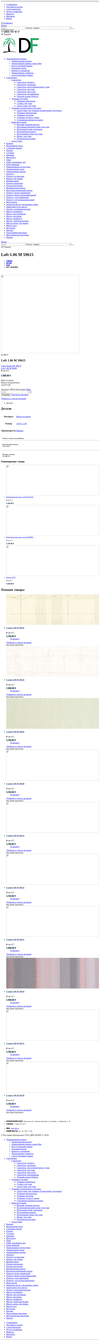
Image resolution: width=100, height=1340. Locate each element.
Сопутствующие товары (22, 75)
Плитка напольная (14, 183)
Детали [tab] (9, 403)
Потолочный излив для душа (29, 134)
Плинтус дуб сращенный (17, 197)
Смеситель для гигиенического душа (33, 87)
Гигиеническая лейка (26, 139)
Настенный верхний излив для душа (33, 127)
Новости (10, 14)
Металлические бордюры (17, 235)
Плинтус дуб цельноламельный (20, 200)
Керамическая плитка (15, 188)
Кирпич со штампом (20, 70)
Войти (9, 18)
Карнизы (10, 155)
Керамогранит (12, 181)
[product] (52, 480)
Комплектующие (18, 122)
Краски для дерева (14, 179)
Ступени (10, 153)
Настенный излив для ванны (29, 129)
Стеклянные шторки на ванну (30, 120)
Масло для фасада (14, 218)
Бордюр (9, 230)
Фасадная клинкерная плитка (19, 190)
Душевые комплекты (26, 101)
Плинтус (10, 174)
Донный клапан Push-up (27, 96)
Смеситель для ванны (26, 85)
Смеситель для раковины (28, 94)
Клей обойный (12, 164)
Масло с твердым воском (17, 221)
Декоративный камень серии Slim (26, 63)
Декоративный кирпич (16, 59)
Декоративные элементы (22, 73)
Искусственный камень (21, 66)
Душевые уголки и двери (28, 117)
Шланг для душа (24, 136)
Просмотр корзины (19, 395)
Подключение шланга (26, 132)
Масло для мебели (14, 211)
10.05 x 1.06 (21, 424)
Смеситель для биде (25, 82)
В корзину (6, 395)
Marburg (19, 431)
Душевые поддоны (25, 115)
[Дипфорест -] (7, 23)
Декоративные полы (15, 169)
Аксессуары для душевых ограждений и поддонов (39, 110)
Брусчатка (10, 228)
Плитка (9, 150)
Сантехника (11, 77)
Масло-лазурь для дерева (17, 223)
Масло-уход (11, 226)
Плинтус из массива (15, 176)
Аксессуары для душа (26, 106)
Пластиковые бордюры (16, 233)
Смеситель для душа (26, 89)
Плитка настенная (14, 186)
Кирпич (9, 143)
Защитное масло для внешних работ (22, 204)
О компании (11, 4)
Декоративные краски (16, 171)
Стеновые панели (14, 148)
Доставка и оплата (14, 7)
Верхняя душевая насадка (28, 124)
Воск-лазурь (11, 202)
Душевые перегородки (27, 113)
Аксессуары (16, 141)
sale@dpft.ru (15, 1128)
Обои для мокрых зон (16, 162)
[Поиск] (73, 28)
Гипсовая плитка (18, 68)
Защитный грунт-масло (16, 207)
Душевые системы (19, 99)
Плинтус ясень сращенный (18, 193)
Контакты (10, 16)
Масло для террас (14, 216)
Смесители (16, 80)
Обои (8, 160)
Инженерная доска (14, 146)
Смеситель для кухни (26, 92)
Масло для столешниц (16, 214)
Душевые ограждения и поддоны (26, 108)
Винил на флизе (23, 416)
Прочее (9, 237)
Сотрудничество (13, 9)
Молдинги (11, 157)
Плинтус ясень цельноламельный (21, 195)
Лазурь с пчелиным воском (18, 209)
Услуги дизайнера (14, 11)
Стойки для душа (24, 103)
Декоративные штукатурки (18, 167)
